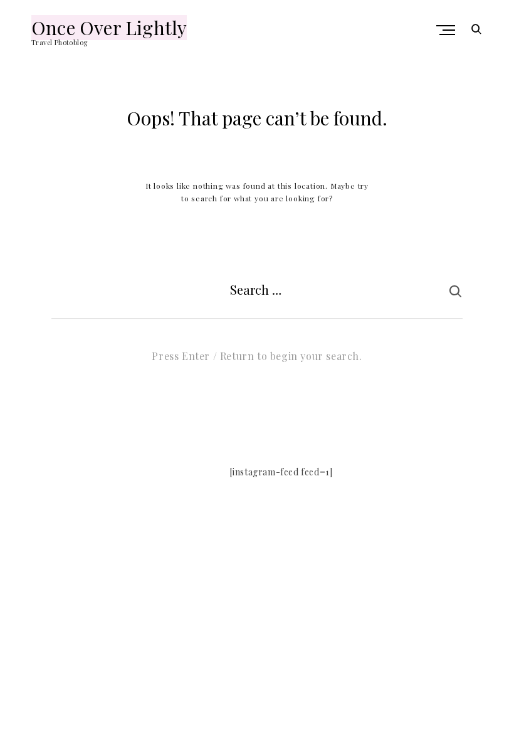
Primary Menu (446, 30)
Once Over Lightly (109, 27)
